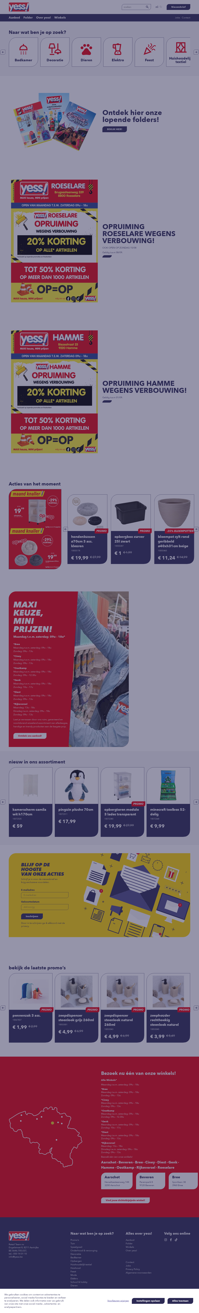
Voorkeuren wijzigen (118, 1300)
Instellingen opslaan (148, 1300)
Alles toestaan (180, 1300)
